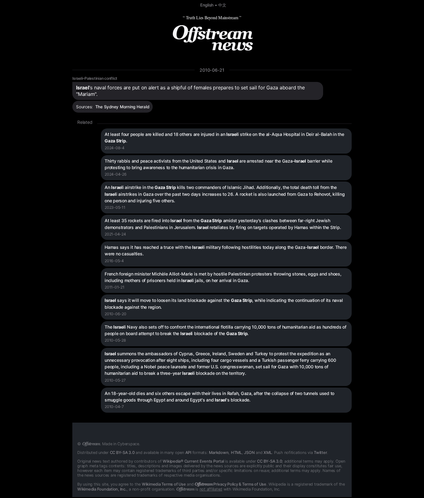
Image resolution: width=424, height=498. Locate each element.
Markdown (218, 452)
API (188, 452)
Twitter (320, 452)
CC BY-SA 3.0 (122, 452)
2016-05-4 (114, 260)
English (207, 4)
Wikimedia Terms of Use (164, 484)
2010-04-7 (114, 406)
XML (268, 452)
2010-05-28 (115, 340)
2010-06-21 (212, 70)
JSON (249, 452)
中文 (222, 4)
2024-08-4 (114, 148)
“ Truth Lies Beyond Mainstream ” (212, 17)
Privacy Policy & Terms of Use (230, 484)
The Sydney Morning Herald (122, 106)
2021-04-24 (115, 234)
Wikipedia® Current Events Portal (193, 461)
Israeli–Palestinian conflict (94, 78)
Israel (82, 87)
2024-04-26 (116, 174)
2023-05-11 (115, 207)
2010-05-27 (115, 380)
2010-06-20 (115, 314)
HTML (236, 452)
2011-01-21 (114, 287)
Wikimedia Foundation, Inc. (102, 489)
